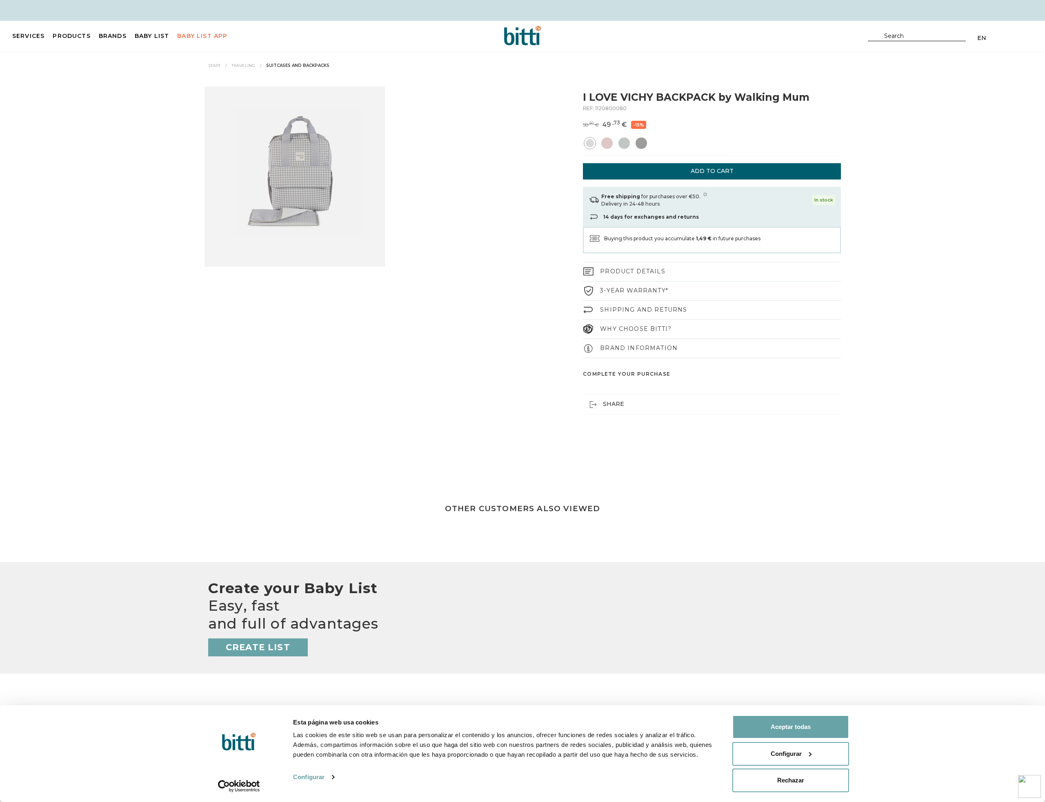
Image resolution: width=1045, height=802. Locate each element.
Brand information (639, 348)
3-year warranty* (634, 290)
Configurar (309, 776)
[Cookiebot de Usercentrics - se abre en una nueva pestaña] (239, 786)
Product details (632, 271)
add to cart (712, 171)
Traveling (243, 65)
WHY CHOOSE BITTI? (635, 328)
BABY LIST (152, 36)
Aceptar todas (791, 726)
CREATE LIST (258, 647)
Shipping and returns (643, 309)
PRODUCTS (71, 36)
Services (28, 36)
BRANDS (113, 36)
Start (214, 65)
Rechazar (790, 780)
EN (981, 38)
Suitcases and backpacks (297, 65)
